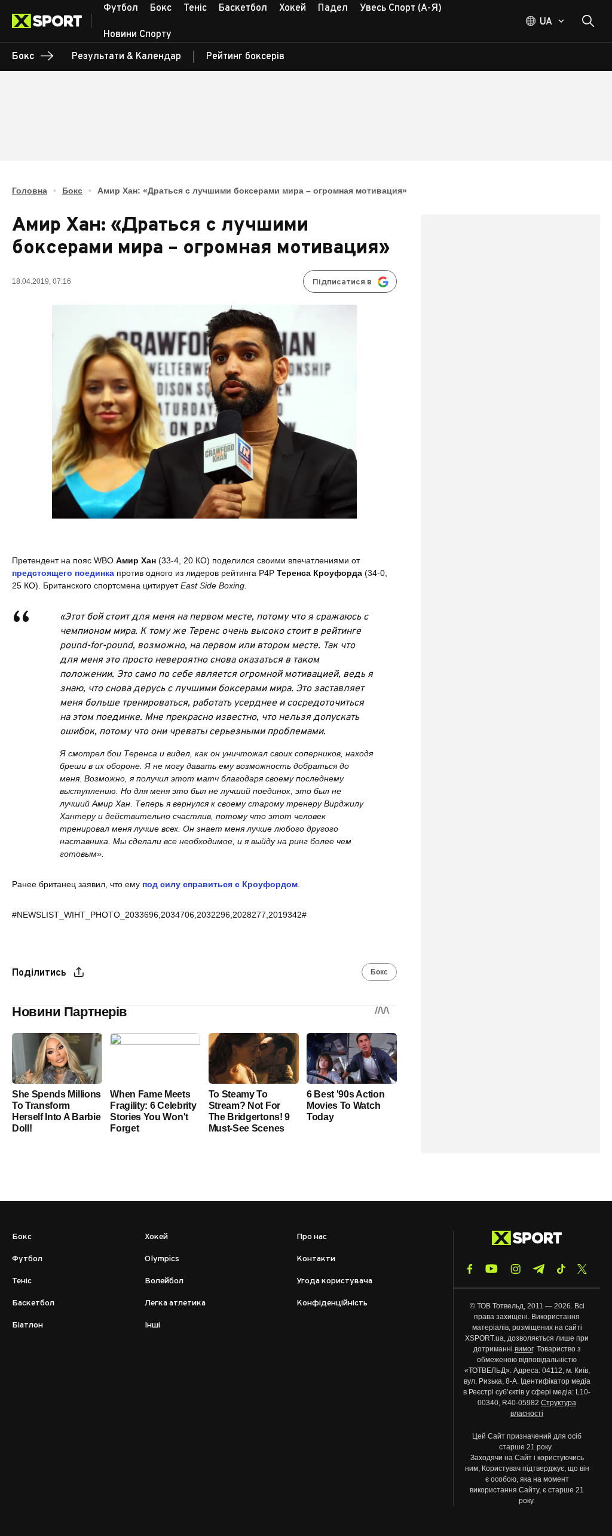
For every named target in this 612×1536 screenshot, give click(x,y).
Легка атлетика (175, 1303)
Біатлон (27, 1325)
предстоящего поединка (63, 573)
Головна (29, 190)
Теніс (22, 1281)
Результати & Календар (126, 57)
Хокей (156, 1237)
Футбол (27, 1259)
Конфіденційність (332, 1303)
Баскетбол (33, 1303)
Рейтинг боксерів (245, 57)
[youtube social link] (491, 1269)
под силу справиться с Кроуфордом (220, 884)
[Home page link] (51, 21)
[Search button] (588, 21)
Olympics (162, 1259)
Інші (152, 1325)
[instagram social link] (515, 1269)
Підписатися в (342, 282)
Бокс (72, 190)
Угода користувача (334, 1281)
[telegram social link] (538, 1269)
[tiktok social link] (560, 1269)
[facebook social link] (470, 1269)
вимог (524, 1349)
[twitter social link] (582, 1269)
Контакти (315, 1259)
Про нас (311, 1237)
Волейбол (164, 1281)
